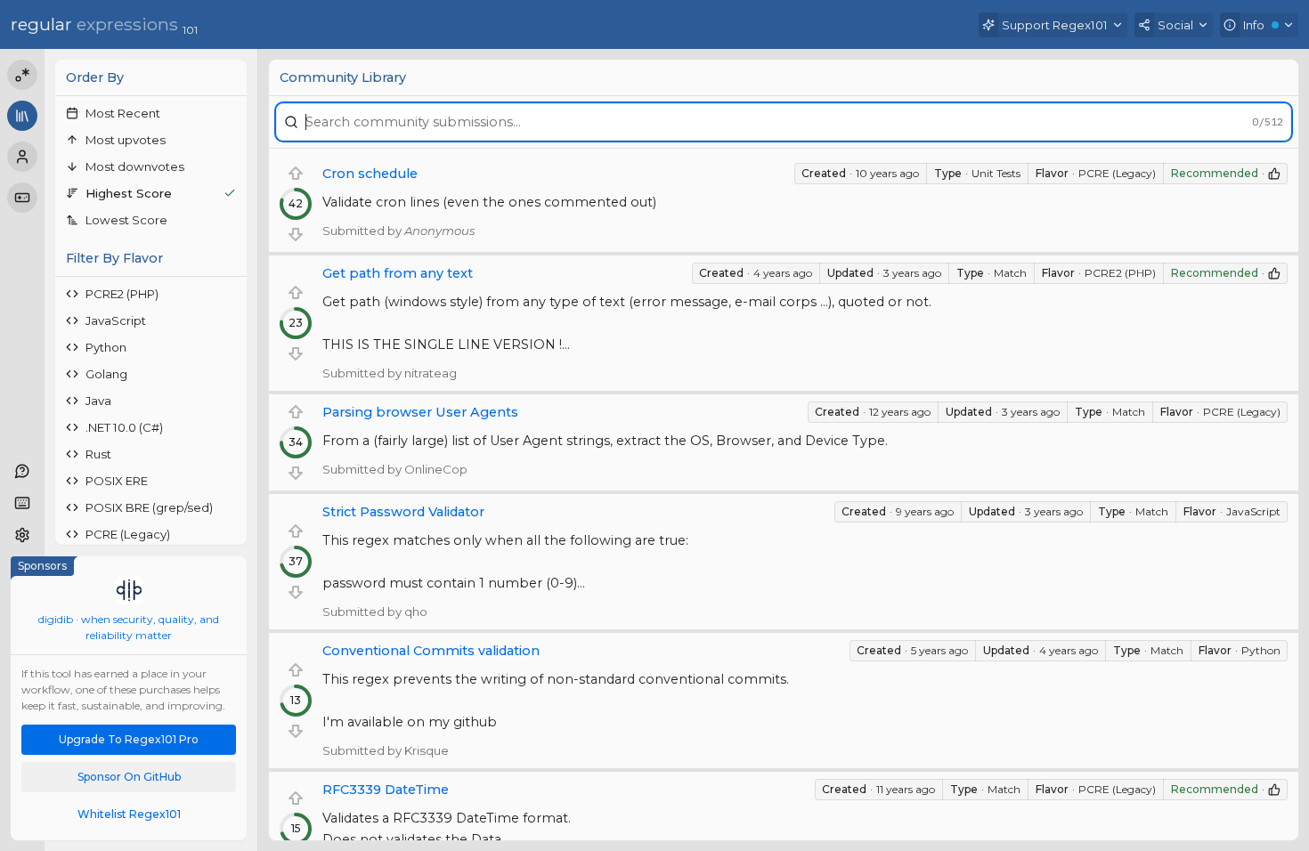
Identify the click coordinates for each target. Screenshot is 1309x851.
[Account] (22, 157)
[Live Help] (22, 471)
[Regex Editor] (22, 75)
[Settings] (22, 535)
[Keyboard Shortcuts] (22, 503)
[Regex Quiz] (22, 197)
